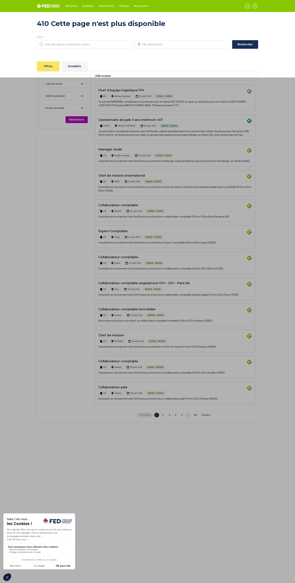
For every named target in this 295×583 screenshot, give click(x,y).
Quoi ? (40, 37)
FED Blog (124, 6)
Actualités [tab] (74, 66)
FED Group (71, 6)
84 (195, 415)
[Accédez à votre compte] (255, 6)
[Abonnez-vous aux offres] (247, 6)
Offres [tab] (48, 66)
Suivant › (206, 415)
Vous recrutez (106, 6)
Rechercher (245, 44)
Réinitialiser (76, 119)
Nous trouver (141, 6)
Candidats (87, 6)
